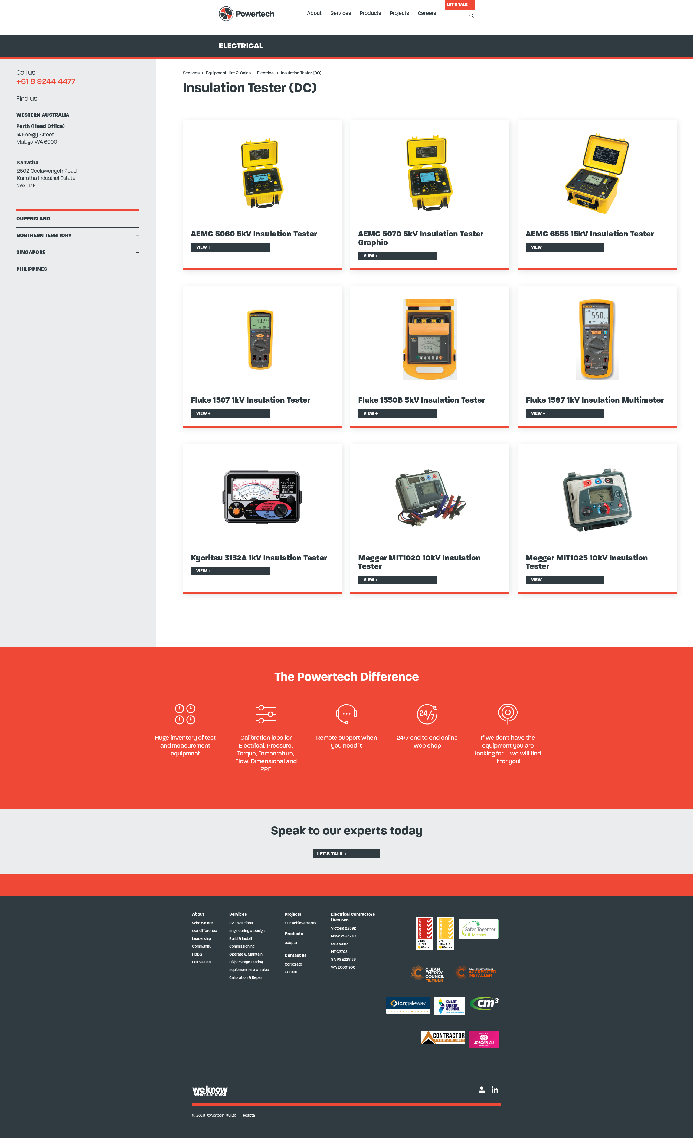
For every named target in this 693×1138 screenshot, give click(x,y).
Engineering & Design (247, 931)
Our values (201, 962)
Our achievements (300, 923)
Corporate (293, 965)
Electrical (265, 73)
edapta (291, 943)
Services (340, 13)
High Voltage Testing (246, 962)
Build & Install (240, 939)
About (314, 13)
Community (201, 947)
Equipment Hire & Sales (228, 73)
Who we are (202, 923)
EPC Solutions (241, 923)
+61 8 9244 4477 (45, 82)
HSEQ (197, 955)
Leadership (201, 939)
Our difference (204, 931)
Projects (399, 13)
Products (370, 13)
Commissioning (241, 947)
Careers (427, 13)
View (203, 247)
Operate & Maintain (246, 955)
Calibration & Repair (246, 978)
